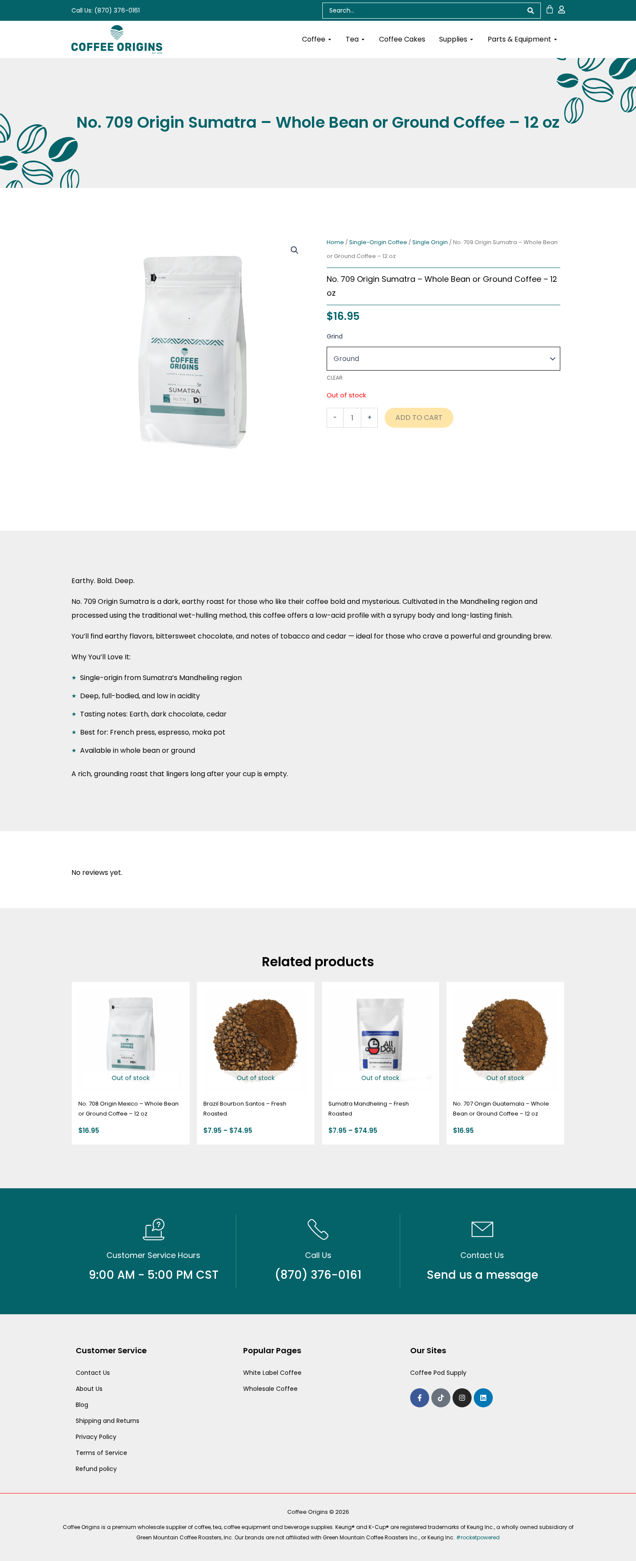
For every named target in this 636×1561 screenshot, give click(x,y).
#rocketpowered (478, 1537)
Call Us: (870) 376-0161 (105, 10)
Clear (335, 377)
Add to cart (419, 418)
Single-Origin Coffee (378, 242)
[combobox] (421, 11)
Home (335, 242)
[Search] (531, 11)
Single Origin (430, 242)
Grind (335, 336)
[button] (294, 250)
